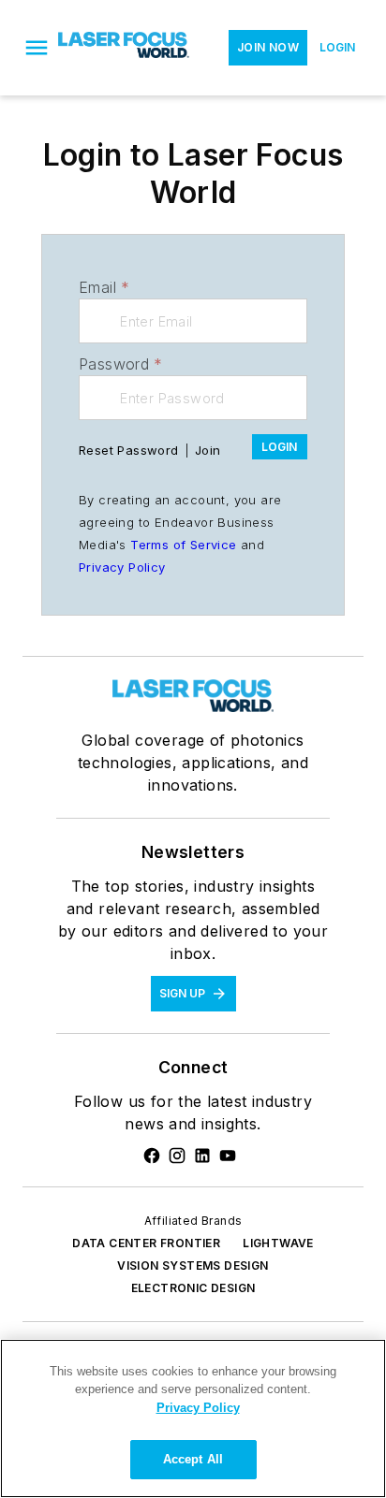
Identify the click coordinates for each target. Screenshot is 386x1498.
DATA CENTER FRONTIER (146, 1243)
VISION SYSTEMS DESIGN (192, 1265)
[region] (193, 1418)
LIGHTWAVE (278, 1243)
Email (104, 287)
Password (121, 364)
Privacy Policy (122, 567)
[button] (36, 48)
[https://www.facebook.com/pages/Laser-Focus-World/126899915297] (151, 1155)
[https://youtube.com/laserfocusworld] (227, 1155)
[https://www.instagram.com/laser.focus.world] (177, 1155)
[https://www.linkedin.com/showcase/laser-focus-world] (202, 1155)
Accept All (193, 1459)
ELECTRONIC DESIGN (193, 1288)
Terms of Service (183, 544)
